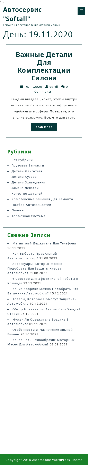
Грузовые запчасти (27, 165)
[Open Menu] (81, 11)
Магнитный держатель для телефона (44, 243)
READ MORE (41, 126)
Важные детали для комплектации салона (44, 66)
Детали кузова (24, 176)
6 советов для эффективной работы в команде (42, 280)
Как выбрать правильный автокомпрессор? (32, 255)
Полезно (18, 210)
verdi (54, 86)
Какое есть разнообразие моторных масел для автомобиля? (41, 342)
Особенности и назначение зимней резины (40, 331)
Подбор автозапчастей (31, 205)
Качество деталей (26, 193)
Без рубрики (22, 160)
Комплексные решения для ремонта (42, 199)
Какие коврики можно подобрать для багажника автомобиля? (43, 291)
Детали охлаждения (28, 182)
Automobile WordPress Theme (57, 460)
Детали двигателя (27, 171)
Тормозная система (28, 216)
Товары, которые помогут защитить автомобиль (42, 301)
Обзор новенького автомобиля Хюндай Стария (43, 311)
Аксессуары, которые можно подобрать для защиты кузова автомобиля (34, 268)
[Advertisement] (44, 402)
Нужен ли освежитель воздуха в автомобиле (38, 321)
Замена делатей (25, 188)
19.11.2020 (33, 86)
